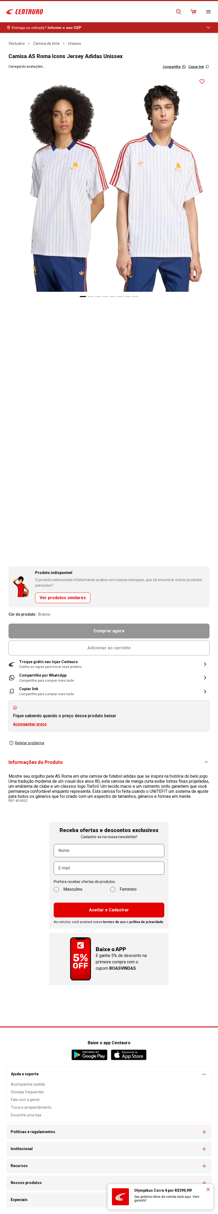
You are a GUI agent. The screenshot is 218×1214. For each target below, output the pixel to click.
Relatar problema (29, 743)
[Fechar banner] (208, 1189)
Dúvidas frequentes (27, 1092)
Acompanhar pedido (28, 1084)
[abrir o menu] (208, 11)
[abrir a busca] (178, 11)
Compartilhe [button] (172, 67)
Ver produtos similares (63, 597)
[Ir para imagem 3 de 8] (98, 296)
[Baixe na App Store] (128, 1055)
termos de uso (114, 922)
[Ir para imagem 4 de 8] (105, 296)
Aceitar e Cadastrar (109, 909)
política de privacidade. (146, 922)
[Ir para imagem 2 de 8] (90, 296)
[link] (109, 677)
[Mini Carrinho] (193, 11)
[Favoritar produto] (202, 82)
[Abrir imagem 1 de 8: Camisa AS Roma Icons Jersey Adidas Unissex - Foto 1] (109, 183)
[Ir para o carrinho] (193, 11)
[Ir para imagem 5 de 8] (113, 296)
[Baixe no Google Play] (89, 1055)
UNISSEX (74, 43)
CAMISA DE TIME (46, 43)
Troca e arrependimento (31, 1107)
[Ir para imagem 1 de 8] (83, 296)
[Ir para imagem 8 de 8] (135, 296)
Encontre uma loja (26, 1115)
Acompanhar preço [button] (30, 724)
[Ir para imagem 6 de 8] (120, 296)
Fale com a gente (25, 1100)
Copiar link (196, 67)
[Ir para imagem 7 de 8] (127, 296)
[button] (109, 664)
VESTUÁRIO (17, 43)
